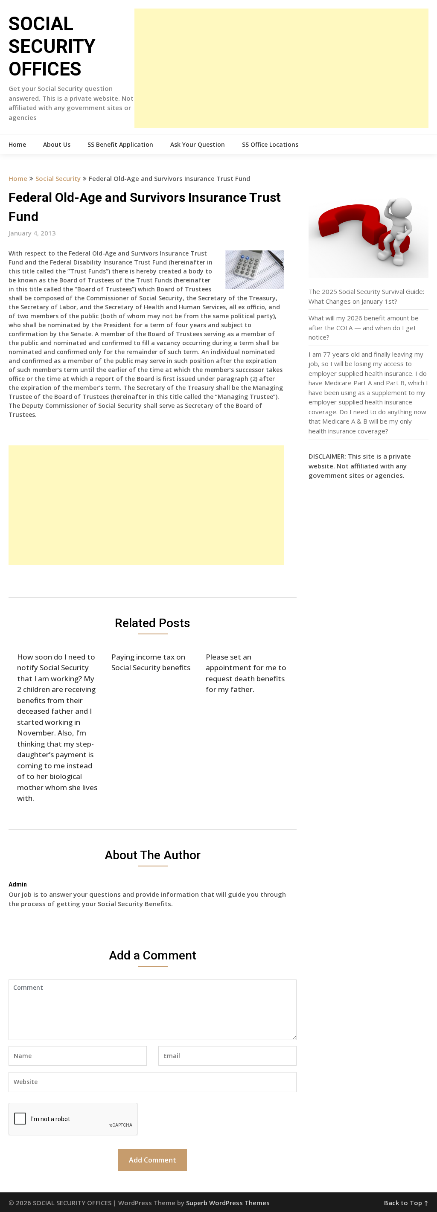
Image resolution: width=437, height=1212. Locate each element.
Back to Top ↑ (406, 1202)
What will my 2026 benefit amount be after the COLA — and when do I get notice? (364, 327)
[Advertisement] (281, 68)
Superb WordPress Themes (228, 1202)
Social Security (58, 178)
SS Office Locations (270, 144)
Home (17, 144)
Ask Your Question (197, 144)
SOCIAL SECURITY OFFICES (52, 46)
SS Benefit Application (120, 144)
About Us (56, 144)
